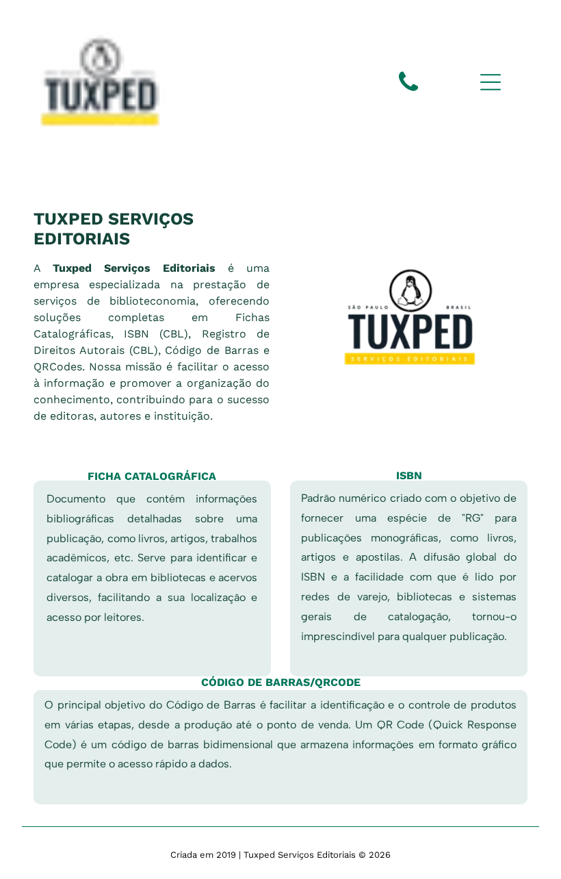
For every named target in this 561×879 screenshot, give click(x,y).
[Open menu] (490, 82)
